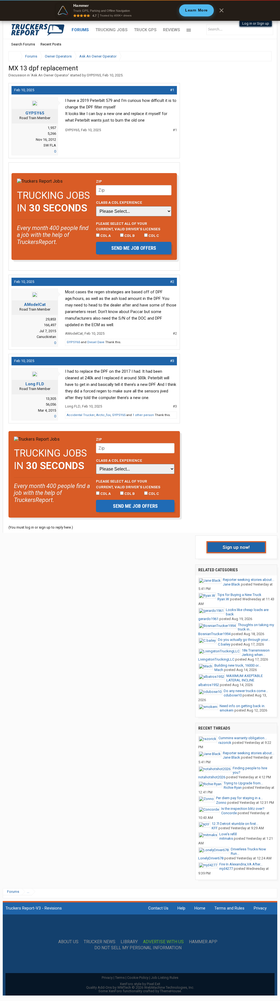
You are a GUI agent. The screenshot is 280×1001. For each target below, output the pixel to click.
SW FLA (49, 145)
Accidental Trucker (81, 415)
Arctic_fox (103, 415)
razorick (224, 743)
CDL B (129, 235)
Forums (80, 29)
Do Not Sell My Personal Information (138, 948)
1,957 (52, 128)
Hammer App (203, 942)
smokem (227, 710)
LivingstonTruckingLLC (216, 659)
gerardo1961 (208, 619)
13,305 (51, 399)
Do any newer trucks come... (246, 691)
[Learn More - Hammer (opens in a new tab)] (140, 10)
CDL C (153, 235)
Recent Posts (50, 44)
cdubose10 (233, 695)
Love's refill (228, 834)
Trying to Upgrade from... (243, 783)
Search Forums (23, 44)
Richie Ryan (233, 787)
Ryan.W (223, 599)
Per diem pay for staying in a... (239, 798)
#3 (172, 361)
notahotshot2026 (211, 777)
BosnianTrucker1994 (214, 634)
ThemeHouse (170, 991)
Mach (218, 670)
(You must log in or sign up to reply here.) (40, 527)
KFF (215, 828)
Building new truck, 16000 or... (237, 665)
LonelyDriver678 (210, 858)
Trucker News (99, 942)
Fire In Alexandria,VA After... (240, 864)
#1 (172, 90)
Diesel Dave (95, 342)
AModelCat (35, 304)
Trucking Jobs (111, 29)
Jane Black (231, 584)
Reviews (171, 29)
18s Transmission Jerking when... (256, 652)
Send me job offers (133, 248)
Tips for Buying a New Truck (239, 595)
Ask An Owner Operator (49, 75)
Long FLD (34, 384)
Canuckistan (46, 337)
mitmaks (226, 838)
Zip (99, 181)
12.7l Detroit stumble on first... (235, 824)
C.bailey (224, 644)
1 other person (143, 415)
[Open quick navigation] (263, 56)
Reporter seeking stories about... (248, 580)
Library (129, 942)
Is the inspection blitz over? (242, 809)
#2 (172, 282)
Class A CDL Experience (119, 202)
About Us (68, 942)
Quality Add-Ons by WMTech (140, 987)
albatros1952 (208, 685)
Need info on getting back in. (242, 706)
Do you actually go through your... (244, 640)
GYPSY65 (94, 75)
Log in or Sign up (255, 23)
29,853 (51, 319)
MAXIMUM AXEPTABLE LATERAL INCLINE (244, 678)
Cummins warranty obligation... (242, 738)
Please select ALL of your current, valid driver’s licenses (128, 226)
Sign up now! (236, 547)
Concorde (229, 813)
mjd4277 (226, 869)
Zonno (221, 803)
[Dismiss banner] (221, 10)
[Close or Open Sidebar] (257, 56)
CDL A (105, 235)
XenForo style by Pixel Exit (140, 984)
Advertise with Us (163, 942)
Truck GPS (145, 29)
